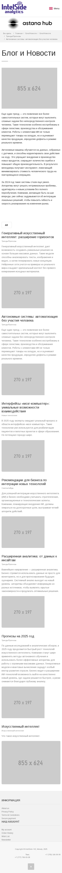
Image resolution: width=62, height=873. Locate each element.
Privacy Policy (8, 812)
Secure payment (9, 818)
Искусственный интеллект (21, 726)
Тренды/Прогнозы (13, 36)
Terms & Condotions (10, 815)
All (6, 225)
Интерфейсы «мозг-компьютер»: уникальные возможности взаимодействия (26, 407)
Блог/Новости (31, 33)
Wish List (5, 836)
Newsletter (6, 840)
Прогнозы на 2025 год (18, 636)
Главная (19, 33)
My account (6, 830)
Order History (7, 833)
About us (5, 808)
